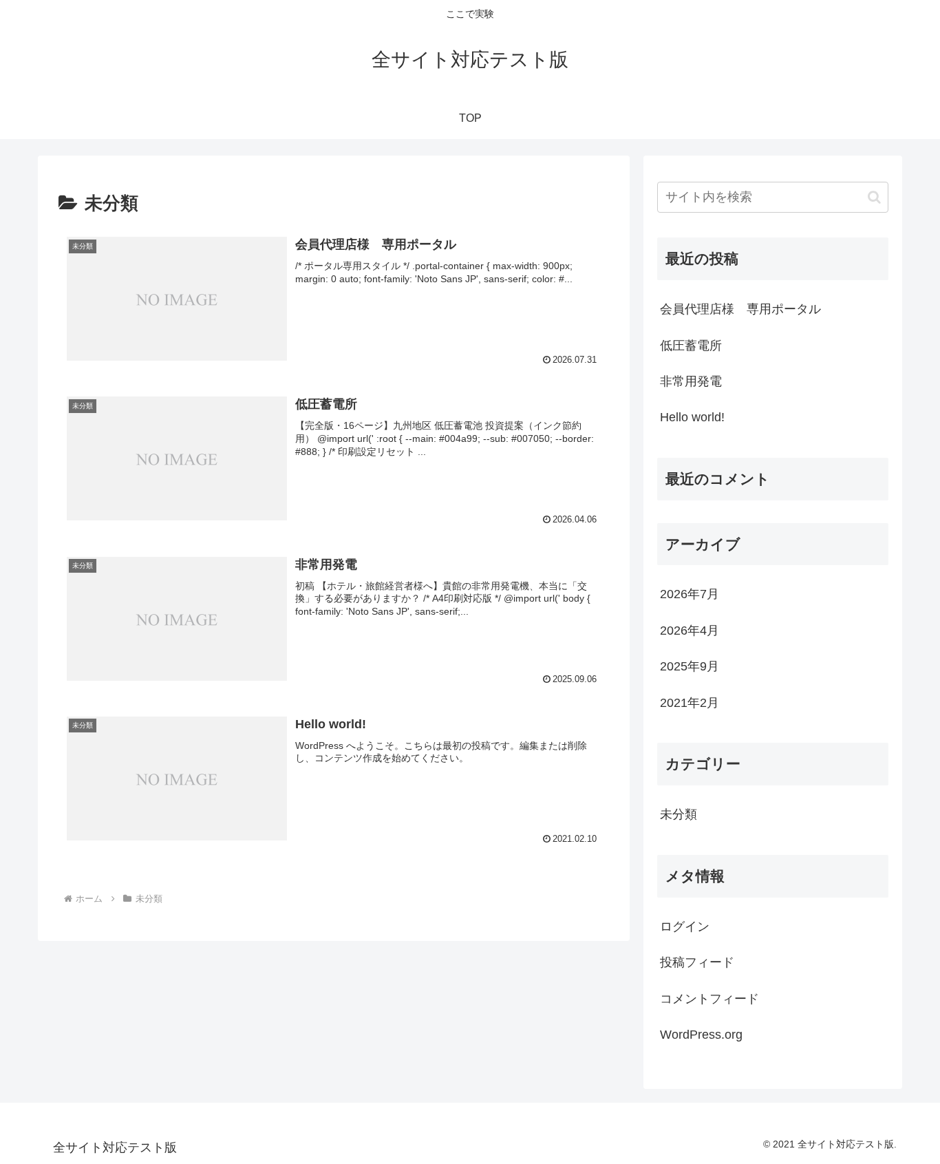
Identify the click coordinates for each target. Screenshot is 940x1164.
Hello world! (692, 417)
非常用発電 (691, 381)
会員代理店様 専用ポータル (740, 309)
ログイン (684, 926)
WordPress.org (701, 1034)
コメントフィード (709, 999)
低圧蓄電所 (691, 345)
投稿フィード (697, 962)
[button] (874, 197)
